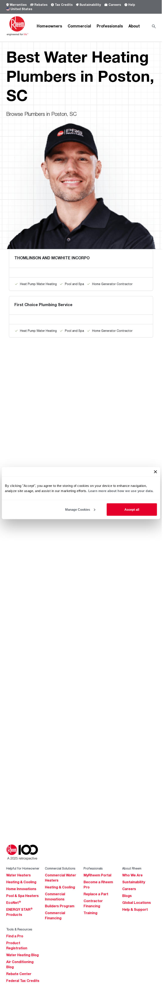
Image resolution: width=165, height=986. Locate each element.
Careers (114, 4)
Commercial (79, 26)
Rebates (40, 4)
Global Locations (136, 902)
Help (131, 4)
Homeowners (49, 26)
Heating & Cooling (21, 882)
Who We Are (132, 875)
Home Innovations (21, 889)
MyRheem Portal (97, 875)
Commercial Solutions (60, 868)
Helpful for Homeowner (22, 868)
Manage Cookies (77, 509)
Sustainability (90, 4)
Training (90, 913)
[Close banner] (155, 471)
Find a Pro (14, 936)
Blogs (127, 896)
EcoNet (13, 902)
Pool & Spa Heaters (22, 896)
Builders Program (59, 906)
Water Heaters (18, 875)
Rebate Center (18, 974)
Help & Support (135, 909)
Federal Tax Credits (22, 980)
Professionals (110, 26)
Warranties (18, 4)
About (134, 26)
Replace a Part (96, 894)
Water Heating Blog (22, 955)
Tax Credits (64, 4)
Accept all (131, 509)
